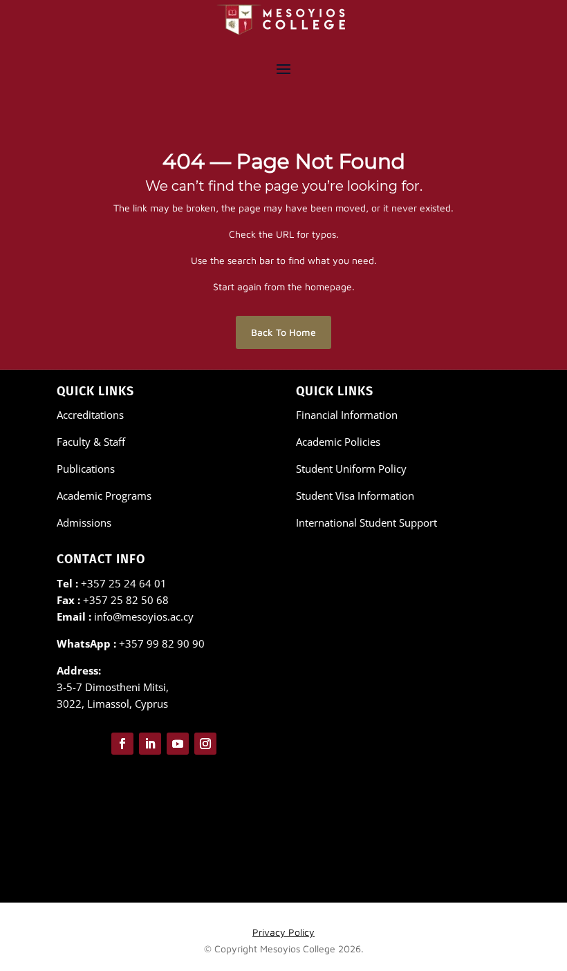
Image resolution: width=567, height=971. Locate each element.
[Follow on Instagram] (205, 744)
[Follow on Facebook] (122, 744)
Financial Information (347, 415)
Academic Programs (104, 495)
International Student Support (366, 522)
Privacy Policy (283, 932)
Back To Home (283, 332)
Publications (86, 468)
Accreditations (90, 415)
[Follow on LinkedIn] (150, 744)
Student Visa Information (355, 495)
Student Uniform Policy (351, 468)
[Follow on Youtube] (178, 744)
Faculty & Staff (91, 442)
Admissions (84, 522)
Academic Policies (338, 442)
